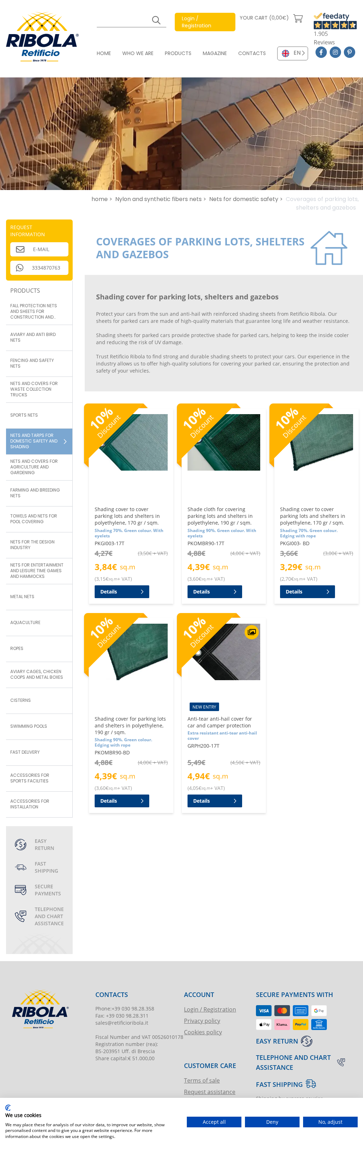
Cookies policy (203, 1032)
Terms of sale (202, 1080)
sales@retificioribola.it (121, 1022)
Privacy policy (202, 1020)
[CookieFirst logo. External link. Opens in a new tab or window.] (8, 1108)
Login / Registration (210, 1009)
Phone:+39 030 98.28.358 (124, 1008)
